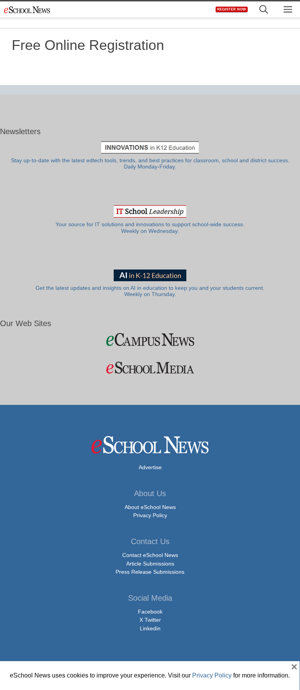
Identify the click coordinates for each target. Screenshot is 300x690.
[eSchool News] (27, 10)
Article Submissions (150, 564)
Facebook (150, 611)
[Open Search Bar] (264, 10)
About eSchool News (150, 507)
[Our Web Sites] (150, 339)
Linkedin (150, 628)
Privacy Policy (150, 515)
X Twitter (150, 620)
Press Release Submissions (150, 572)
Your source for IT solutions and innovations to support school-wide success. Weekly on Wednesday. (150, 228)
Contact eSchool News (150, 555)
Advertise (150, 467)
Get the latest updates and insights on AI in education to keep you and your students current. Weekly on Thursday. (150, 291)
